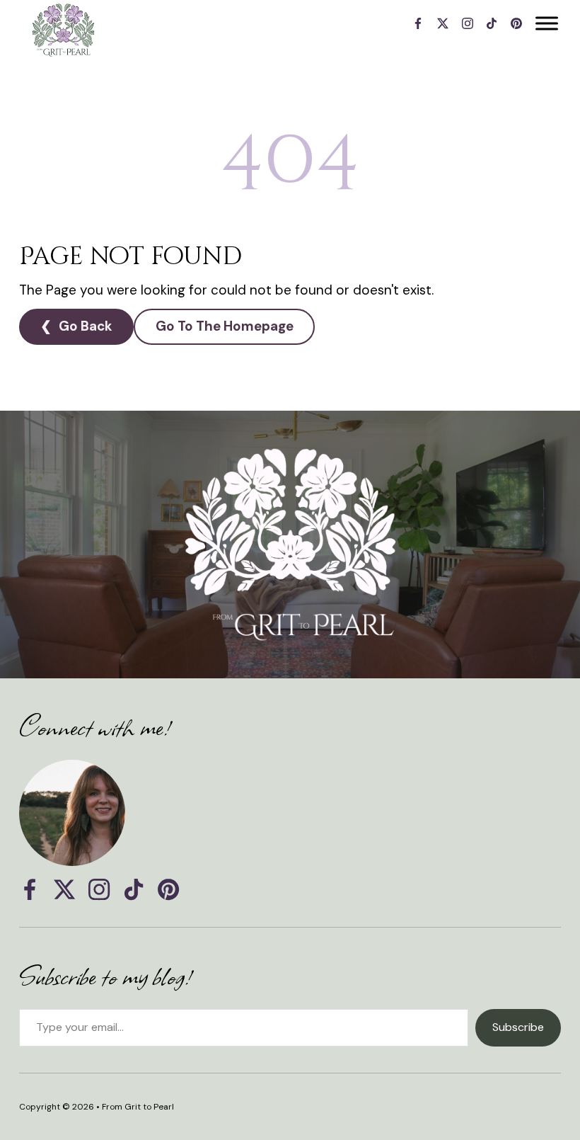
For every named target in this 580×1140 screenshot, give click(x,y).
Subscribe (518, 1027)
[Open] (546, 23)
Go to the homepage (225, 326)
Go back (85, 326)
